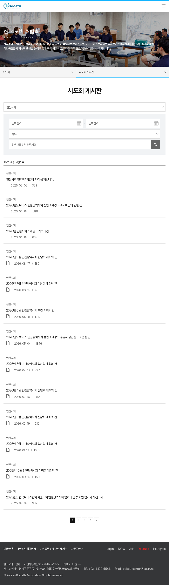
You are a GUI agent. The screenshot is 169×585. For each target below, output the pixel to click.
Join (131, 548)
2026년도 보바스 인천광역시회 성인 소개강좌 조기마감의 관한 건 (44, 205)
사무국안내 (77, 548)
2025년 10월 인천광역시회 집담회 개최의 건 (32, 471)
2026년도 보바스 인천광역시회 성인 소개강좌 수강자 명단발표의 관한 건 (48, 337)
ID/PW (121, 548)
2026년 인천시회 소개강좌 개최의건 (27, 231)
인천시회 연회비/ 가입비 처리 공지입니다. (30, 179)
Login (110, 548)
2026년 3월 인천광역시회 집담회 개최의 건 (31, 417)
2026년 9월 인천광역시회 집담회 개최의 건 (31, 257)
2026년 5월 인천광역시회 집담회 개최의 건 (31, 364)
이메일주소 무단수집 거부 (53, 548)
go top (162, 579)
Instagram (159, 548)
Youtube (143, 548)
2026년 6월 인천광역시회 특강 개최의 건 (30, 310)
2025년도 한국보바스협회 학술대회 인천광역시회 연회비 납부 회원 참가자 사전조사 (54, 497)
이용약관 (8, 548)
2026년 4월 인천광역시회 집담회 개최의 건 (31, 390)
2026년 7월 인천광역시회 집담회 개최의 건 (31, 284)
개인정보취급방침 (26, 548)
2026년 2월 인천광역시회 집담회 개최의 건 (31, 444)
